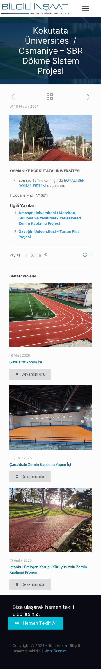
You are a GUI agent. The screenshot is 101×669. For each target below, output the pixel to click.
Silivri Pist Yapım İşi (25, 362)
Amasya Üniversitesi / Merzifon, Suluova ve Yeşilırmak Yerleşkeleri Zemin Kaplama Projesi (50, 218)
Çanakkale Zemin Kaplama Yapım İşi (40, 464)
